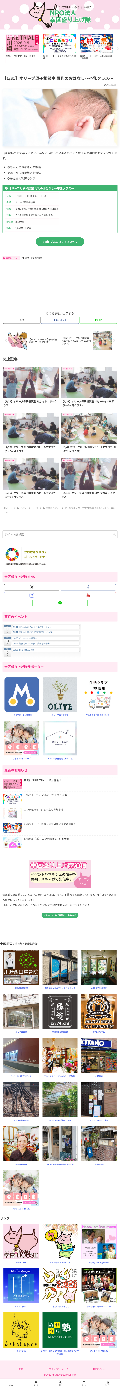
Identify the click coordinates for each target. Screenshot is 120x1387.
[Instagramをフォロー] (31, 595)
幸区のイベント (12, 258)
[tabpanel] (22, 48)
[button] (114, 534)
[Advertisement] (31, 285)
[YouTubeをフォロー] (88, 595)
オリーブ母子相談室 (33, 258)
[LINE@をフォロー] (60, 603)
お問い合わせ (99, 1369)
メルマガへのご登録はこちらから (60, 915)
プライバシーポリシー (60, 1369)
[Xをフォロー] (31, 587)
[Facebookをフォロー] (88, 587)
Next (117, 48)
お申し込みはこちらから (60, 241)
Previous (2, 48)
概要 (21, 1369)
